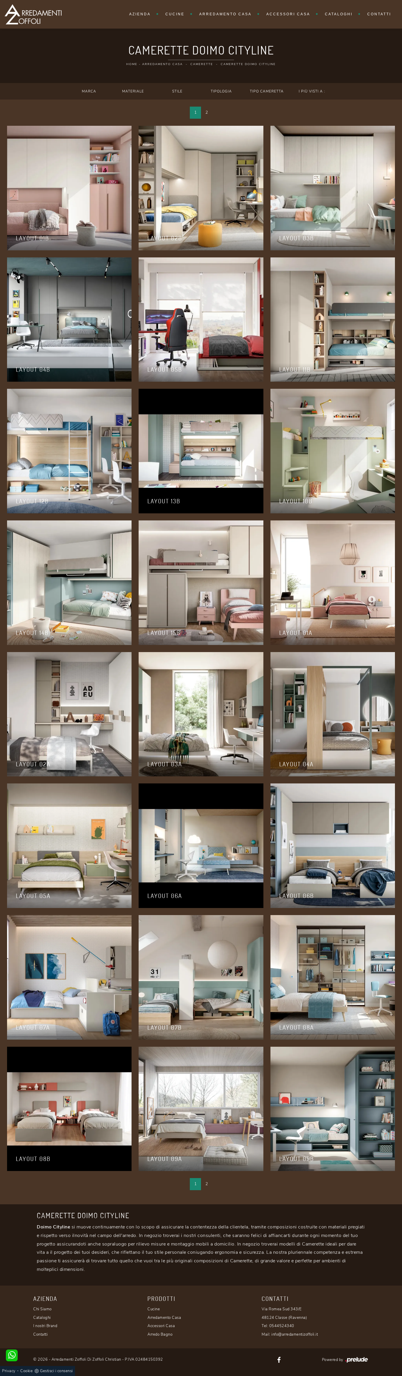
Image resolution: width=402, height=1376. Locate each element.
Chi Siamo (42, 1309)
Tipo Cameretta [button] (267, 91)
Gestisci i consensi (56, 1371)
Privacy (9, 1371)
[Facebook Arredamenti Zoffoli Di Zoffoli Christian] (279, 1359)
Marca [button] (89, 91)
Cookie (26, 1371)
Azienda (140, 14)
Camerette (201, 64)
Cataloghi (339, 14)
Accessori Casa (288, 14)
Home (131, 64)
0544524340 (281, 1326)
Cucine (175, 14)
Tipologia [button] (221, 91)
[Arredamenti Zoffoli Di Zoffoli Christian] (33, 14)
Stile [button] (177, 91)
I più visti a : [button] (312, 91)
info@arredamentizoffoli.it (294, 1334)
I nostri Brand (45, 1326)
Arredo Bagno (159, 1334)
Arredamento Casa (225, 14)
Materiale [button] (133, 91)
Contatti (379, 14)
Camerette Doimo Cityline (248, 64)
